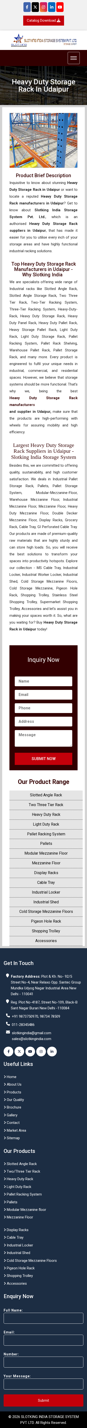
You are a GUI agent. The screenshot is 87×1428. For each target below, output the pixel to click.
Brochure (13, 1107)
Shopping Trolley (46, 931)
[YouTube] (60, 7)
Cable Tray (46, 882)
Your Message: (17, 1376)
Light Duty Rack (46, 824)
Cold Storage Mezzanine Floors (46, 911)
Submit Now (44, 758)
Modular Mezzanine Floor (46, 853)
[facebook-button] (8, 1051)
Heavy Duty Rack (46, 814)
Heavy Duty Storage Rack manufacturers (43, 401)
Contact (13, 1122)
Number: (11, 1354)
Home (11, 1077)
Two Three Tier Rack (46, 804)
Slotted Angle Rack (46, 795)
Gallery (11, 1115)
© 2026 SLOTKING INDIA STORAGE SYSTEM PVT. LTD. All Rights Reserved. (43, 1420)
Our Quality (15, 1100)
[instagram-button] (41, 1051)
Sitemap (13, 1138)
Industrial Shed (46, 902)
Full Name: (13, 1310)
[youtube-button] (30, 1051)
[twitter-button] (19, 1051)
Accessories (46, 940)
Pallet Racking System (46, 834)
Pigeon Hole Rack (46, 921)
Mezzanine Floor (46, 863)
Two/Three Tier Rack (23, 1171)
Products (13, 1092)
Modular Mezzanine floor (26, 1209)
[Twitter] (35, 7)
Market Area (16, 1130)
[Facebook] (27, 7)
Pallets (46, 843)
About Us (14, 1084)
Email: (9, 1332)
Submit (43, 1400)
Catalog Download (42, 20)
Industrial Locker (46, 892)
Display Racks (46, 872)
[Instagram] (43, 7)
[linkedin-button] (52, 1051)
